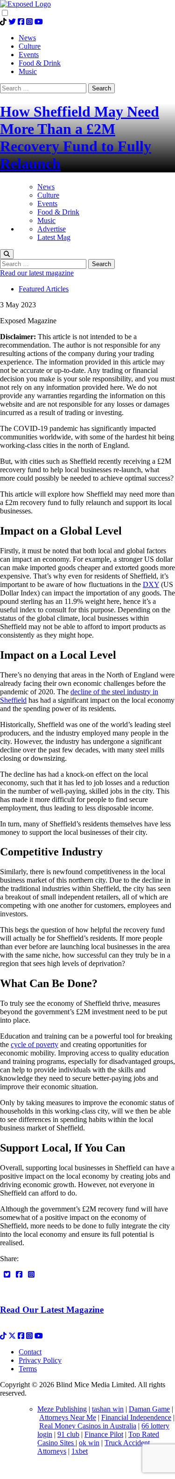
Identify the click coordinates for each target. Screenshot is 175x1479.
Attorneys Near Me (67, 1417)
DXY (151, 584)
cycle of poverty (34, 1044)
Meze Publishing (62, 1409)
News (46, 187)
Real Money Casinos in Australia (87, 1426)
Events (47, 204)
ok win (89, 1443)
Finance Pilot (103, 1434)
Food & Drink (58, 212)
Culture (48, 195)
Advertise (51, 229)
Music (46, 220)
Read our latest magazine (37, 273)
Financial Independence (136, 1417)
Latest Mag (53, 237)
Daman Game (149, 1409)
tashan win (108, 1409)
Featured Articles (44, 289)
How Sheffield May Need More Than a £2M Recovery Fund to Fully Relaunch (79, 137)
